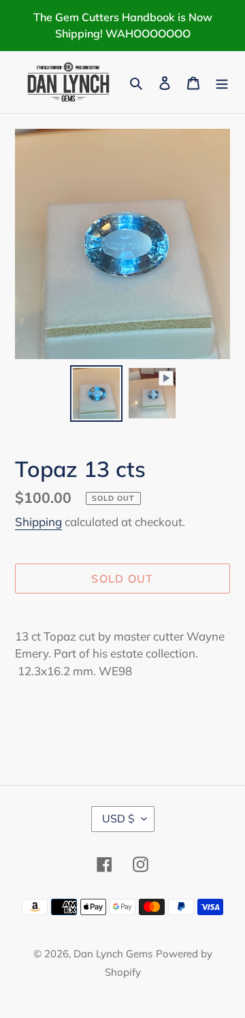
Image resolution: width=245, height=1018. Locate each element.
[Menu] (222, 82)
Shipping (38, 521)
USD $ (118, 818)
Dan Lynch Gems (113, 953)
